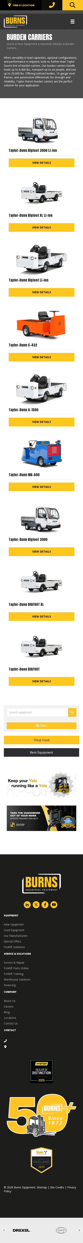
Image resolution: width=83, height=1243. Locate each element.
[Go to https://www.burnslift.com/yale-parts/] (41, 785)
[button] (41, 740)
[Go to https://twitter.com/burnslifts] (36, 904)
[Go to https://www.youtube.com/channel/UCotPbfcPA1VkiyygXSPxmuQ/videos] (53, 904)
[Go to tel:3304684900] (41, 1041)
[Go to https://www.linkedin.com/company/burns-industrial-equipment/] (27, 904)
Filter (43, 725)
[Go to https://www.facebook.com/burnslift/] (45, 904)
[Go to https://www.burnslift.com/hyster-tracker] (41, 818)
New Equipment (27, 44)
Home (10, 44)
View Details (41, 162)
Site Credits (57, 1187)
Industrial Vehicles (51, 44)
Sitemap (42, 1187)
